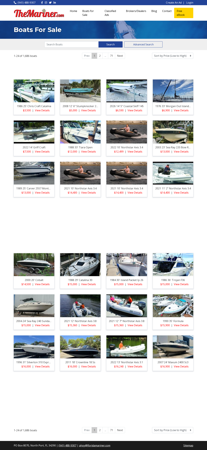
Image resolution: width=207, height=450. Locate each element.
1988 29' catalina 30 (80, 280)
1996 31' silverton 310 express (34, 362)
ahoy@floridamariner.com (94, 445)
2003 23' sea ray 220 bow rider (174, 147)
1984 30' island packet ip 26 (126, 280)
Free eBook (181, 13)
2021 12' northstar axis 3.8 (80, 321)
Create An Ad (174, 2)
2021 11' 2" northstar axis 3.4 (173, 188)
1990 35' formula (173, 321)
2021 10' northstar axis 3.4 (80, 188)
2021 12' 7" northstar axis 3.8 (126, 321)
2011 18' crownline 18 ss (80, 362)
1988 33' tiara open (80, 147)
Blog (154, 11)
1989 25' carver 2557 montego (34, 188)
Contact (167, 11)
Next (120, 56)
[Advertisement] (103, 68)
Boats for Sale (88, 13)
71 (111, 56)
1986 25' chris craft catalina (34, 106)
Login (189, 2)
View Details (42, 110)
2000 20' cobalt (34, 280)
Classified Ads (110, 13)
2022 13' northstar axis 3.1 (126, 362)
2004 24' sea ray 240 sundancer (35, 321)
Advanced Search (143, 44)
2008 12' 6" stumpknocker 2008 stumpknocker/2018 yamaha (99, 106)
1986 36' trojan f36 (173, 280)
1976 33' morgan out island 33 (173, 106)
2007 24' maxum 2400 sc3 (173, 362)
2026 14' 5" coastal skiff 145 (127, 106)
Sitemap (188, 445)
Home (73, 11)
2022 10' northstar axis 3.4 (126, 147)
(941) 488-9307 (26, 2)
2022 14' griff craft (34, 147)
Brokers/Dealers (136, 11)
